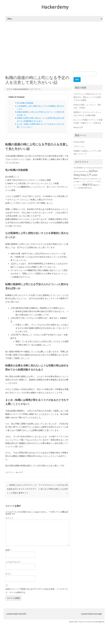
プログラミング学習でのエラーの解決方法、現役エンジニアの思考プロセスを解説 (87, 97)
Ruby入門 (85, 174)
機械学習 (87, 184)
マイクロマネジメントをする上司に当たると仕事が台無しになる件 (53, 489)
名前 (8, 550)
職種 (85, 188)
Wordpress (94, 179)
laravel (76, 171)
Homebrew (98, 168)
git (93, 168)
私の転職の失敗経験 (25, 103)
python (93, 170)
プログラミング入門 (93, 181)
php (87, 171)
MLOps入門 (78, 127)
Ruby (77, 174)
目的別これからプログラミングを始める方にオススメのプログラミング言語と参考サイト (22, 489)
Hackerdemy (55, 6)
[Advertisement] (54, 45)
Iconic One (73, 622)
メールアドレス (13, 562)
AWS (75, 168)
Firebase (89, 168)
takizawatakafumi (20, 89)
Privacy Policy (79, 142)
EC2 (84, 168)
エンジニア (83, 181)
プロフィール (79, 146)
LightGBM (81, 171)
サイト (8, 574)
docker (80, 167)
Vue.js (88, 179)
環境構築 (81, 188)
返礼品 (89, 188)
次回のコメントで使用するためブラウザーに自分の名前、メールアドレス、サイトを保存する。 (36, 590)
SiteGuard (82, 179)
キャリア (19, 472)
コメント (9, 518)
